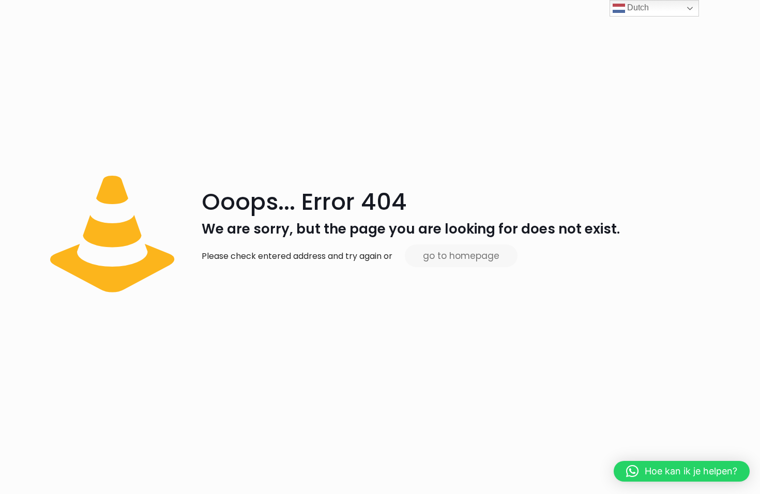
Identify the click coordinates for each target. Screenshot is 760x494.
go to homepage (461, 256)
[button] (682, 471)
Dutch (637, 7)
